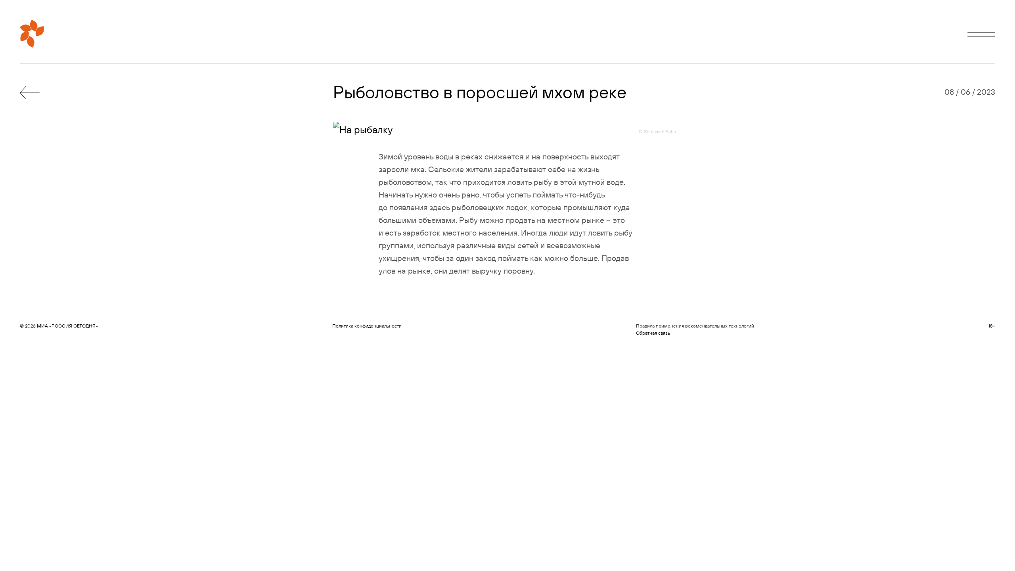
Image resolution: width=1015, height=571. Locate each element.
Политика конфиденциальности (367, 326)
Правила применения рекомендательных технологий (695, 326)
